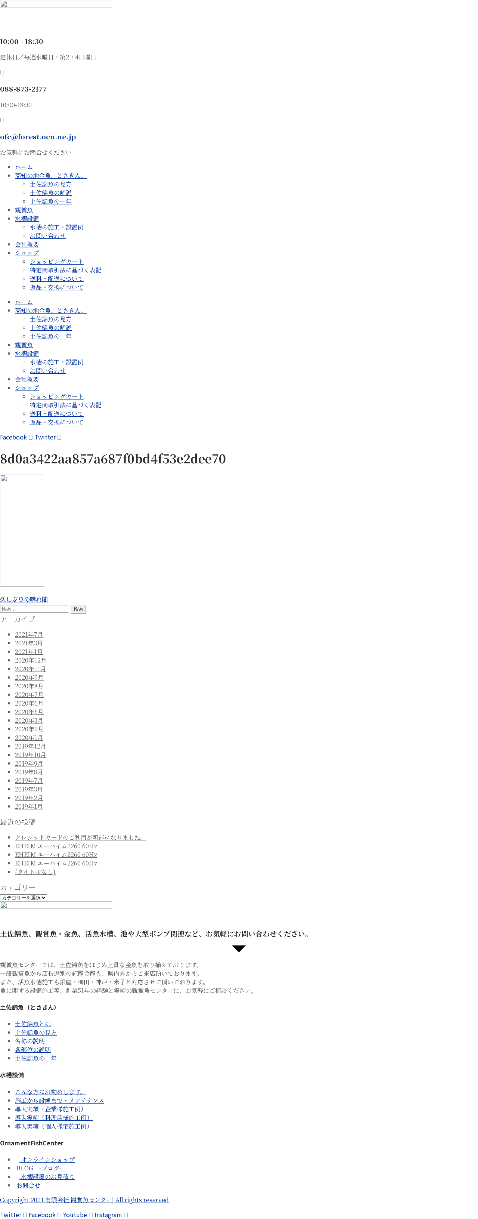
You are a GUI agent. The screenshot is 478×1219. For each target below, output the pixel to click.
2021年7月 (29, 634)
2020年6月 (29, 703)
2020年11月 (30, 668)
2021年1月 (29, 651)
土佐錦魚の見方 (51, 184)
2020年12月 (31, 660)
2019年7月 (29, 780)
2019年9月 (29, 763)
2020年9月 (29, 677)
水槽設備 (27, 218)
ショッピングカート (57, 261)
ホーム (24, 167)
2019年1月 (29, 806)
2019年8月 (29, 772)
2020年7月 (29, 694)
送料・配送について (57, 278)
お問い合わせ (48, 235)
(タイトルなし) (35, 871)
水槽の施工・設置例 (57, 227)
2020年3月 (29, 720)
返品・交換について (57, 287)
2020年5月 (29, 711)
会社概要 (27, 244)
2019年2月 (29, 797)
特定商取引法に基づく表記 (66, 270)
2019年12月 (30, 746)
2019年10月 (30, 754)
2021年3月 (29, 643)
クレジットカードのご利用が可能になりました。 (80, 837)
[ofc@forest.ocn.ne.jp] (2, 119)
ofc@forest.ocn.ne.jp (38, 136)
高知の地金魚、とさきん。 (51, 175)
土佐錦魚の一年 (51, 201)
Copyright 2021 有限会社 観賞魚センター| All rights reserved (84, 1199)
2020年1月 (29, 737)
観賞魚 (24, 210)
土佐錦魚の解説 (51, 192)
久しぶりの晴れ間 (24, 599)
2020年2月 (29, 729)
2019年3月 (29, 789)
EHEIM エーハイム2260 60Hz (56, 846)
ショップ (27, 253)
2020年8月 (29, 686)
